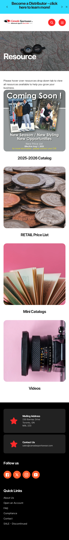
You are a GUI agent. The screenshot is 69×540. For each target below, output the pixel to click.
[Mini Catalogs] (34, 280)
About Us (9, 497)
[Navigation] (62, 22)
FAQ (6, 508)
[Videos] (34, 357)
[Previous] (7, 6)
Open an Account (13, 502)
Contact (8, 518)
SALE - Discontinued (15, 523)
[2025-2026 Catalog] (34, 127)
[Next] (61, 6)
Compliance (10, 513)
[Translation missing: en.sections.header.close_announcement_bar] (66, 6)
